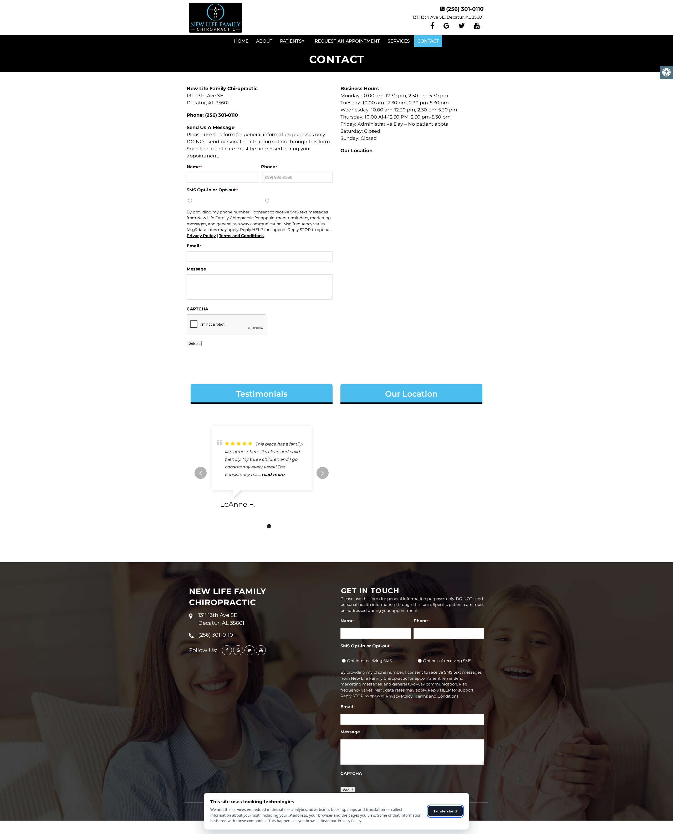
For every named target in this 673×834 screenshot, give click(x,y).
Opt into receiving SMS (215, 200)
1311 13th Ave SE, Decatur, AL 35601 (448, 17)
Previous (201, 473)
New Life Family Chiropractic (227, 596)
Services (399, 41)
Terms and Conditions (241, 235)
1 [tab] (253, 526)
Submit (194, 343)
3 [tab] (269, 526)
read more (273, 474)
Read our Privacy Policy (341, 820)
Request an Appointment (347, 41)
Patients (291, 41)
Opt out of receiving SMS (295, 200)
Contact (428, 41)
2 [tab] (261, 526)
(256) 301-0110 (465, 9)
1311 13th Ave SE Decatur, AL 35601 (221, 619)
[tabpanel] (261, 469)
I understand (445, 811)
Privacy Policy (201, 235)
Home (241, 41)
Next (323, 473)
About (264, 41)
